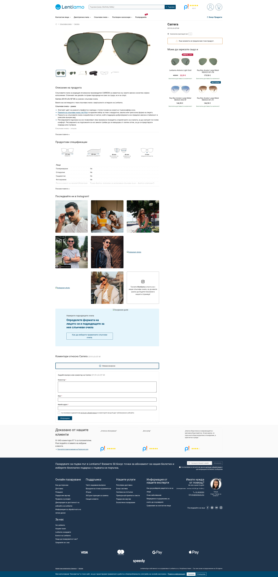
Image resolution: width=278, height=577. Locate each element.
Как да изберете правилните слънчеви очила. (89, 336)
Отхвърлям (201, 574)
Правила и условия (62, 499)
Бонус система (122, 488)
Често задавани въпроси (96, 485)
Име (60, 396)
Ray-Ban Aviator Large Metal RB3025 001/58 (208, 71)
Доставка (59, 488)
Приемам (191, 574)
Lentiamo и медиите (63, 532)
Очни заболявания (154, 495)
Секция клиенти (92, 499)
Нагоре (81, 568)
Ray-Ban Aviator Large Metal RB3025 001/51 (208, 99)
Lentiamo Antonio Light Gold (180, 70)
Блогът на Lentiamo (63, 535)
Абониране (217, 463)
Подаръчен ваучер (62, 495)
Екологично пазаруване (125, 502)
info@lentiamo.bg (197, 495)
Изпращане (65, 418)
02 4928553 (199, 492)
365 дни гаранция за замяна (97, 495)
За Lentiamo (60, 525)
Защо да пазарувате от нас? (66, 539)
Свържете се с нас (62, 542)
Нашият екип (60, 528)
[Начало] (56, 24)
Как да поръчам (61, 485)
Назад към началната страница (66, 568)
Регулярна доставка (124, 485)
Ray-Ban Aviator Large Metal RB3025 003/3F (180, 99)
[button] (61, 73)
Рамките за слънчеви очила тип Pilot (73, 112)
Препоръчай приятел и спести (128, 495)
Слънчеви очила (66, 24)
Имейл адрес (63, 404)
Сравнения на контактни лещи (159, 505)
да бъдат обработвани (88, 413)
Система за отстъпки (124, 492)
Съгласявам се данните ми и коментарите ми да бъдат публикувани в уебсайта (97, 413)
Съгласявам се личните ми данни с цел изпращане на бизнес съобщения (202, 468)
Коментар (62, 380)
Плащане (59, 492)
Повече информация (176, 574)
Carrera (76, 24)
